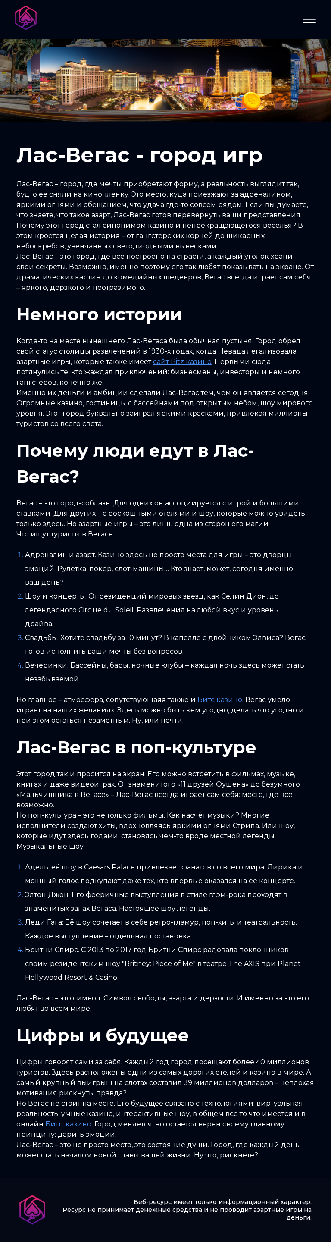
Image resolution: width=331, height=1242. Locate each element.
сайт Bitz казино (182, 362)
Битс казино (219, 700)
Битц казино (68, 1124)
